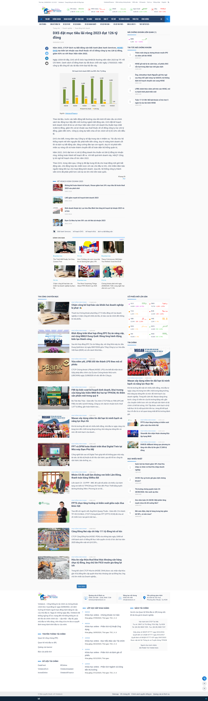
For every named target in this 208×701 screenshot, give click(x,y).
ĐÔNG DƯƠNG (145, 19)
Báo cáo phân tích (45, 652)
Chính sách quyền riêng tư (141, 694)
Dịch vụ (149, 2)
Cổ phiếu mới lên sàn (137, 297)
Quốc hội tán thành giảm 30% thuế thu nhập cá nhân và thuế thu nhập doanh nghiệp (150, 467)
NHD (152, 334)
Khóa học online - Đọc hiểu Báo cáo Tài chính (105, 641)
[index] (68, 9)
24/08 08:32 (138, 516)
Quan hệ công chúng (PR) (48, 638)
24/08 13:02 (92, 387)
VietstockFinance (109, 2)
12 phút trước (92, 302)
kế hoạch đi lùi (91, 231)
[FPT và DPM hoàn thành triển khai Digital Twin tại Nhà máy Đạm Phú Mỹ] (53, 454)
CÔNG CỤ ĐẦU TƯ (131, 24)
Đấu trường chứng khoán (123, 2)
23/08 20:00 (138, 494)
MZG (153, 326)
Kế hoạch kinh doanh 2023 (70, 181)
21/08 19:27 (138, 58)
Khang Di (121, 176)
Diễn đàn (135, 2)
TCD (132, 311)
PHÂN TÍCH (135, 19)
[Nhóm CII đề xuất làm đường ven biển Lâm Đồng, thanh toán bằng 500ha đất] (53, 483)
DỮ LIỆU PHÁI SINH (105, 24)
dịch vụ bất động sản (105, 231)
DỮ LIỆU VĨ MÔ (66, 24)
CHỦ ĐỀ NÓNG (42, 24)
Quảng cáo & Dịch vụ (161, 694)
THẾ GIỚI (113, 19)
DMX (152, 303)
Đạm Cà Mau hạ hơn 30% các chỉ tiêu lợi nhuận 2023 (85, 220)
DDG (132, 326)
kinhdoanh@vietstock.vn (97, 600)
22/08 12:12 (92, 472)
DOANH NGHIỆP (68, 19)
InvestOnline (43, 673)
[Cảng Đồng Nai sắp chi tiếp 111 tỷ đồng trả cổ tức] (53, 539)
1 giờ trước (92, 330)
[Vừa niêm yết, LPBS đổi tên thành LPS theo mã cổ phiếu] (53, 369)
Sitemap (115, 694)
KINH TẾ (106, 19)
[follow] (39, 699)
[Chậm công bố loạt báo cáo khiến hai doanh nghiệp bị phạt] (53, 313)
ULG (132, 303)
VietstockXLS (43, 669)
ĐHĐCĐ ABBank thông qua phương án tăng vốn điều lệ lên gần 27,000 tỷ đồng (155, 447)
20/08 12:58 (138, 83)
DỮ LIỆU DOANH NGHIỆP (90, 24)
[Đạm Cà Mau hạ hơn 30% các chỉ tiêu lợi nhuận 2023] (58, 223)
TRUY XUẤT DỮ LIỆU (144, 24)
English (164, 2)
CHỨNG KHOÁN (57, 19)
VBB (132, 318)
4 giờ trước (92, 359)
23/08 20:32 (138, 505)
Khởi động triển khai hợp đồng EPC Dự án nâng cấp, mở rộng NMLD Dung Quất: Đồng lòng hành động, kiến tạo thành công (98, 336)
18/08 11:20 (138, 94)
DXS (55, 51)
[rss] (168, 2)
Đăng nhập (156, 2)
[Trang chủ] (48, 596)
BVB (152, 311)
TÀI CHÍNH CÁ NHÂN (124, 19)
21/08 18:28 (138, 69)
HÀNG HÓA (98, 19)
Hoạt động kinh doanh (135, 378)
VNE (152, 318)
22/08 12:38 (92, 443)
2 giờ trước (138, 472)
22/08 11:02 (92, 500)
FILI (124, 179)
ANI (132, 334)
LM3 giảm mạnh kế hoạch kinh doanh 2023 (81, 198)
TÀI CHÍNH (89, 19)
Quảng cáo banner (45, 647)
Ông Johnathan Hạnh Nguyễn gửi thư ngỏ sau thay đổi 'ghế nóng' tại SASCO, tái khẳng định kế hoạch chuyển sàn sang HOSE (152, 78)
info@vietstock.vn (129, 600)
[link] (161, 19)
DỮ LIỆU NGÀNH (77, 24)
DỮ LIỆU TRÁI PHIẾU (118, 24)
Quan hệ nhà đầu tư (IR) (47, 643)
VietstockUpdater (67, 669)
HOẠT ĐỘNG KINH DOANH (79, 302)
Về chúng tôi (125, 694)
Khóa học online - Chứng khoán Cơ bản (102, 615)
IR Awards (142, 2)
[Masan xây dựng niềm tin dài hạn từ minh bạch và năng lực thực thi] (53, 426)
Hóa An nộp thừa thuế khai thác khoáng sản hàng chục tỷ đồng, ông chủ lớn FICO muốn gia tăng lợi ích (97, 562)
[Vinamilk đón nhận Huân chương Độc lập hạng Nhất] (133, 433)
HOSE (120, 48)
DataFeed (42, 665)
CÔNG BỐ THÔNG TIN (55, 24)
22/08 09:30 (92, 528)
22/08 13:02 (92, 415)
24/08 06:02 (138, 483)
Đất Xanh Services (64, 231)
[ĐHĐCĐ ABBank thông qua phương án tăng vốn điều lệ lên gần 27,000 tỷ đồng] (133, 444)
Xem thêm (81, 586)
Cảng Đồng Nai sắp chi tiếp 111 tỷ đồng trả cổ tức (97, 531)
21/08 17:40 (92, 557)
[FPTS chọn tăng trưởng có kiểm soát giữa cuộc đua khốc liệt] (53, 511)
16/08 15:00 (138, 105)
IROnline (63, 665)
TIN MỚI (47, 19)
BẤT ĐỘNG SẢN (79, 19)
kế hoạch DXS (78, 231)
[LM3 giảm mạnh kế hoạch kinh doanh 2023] (58, 200)
